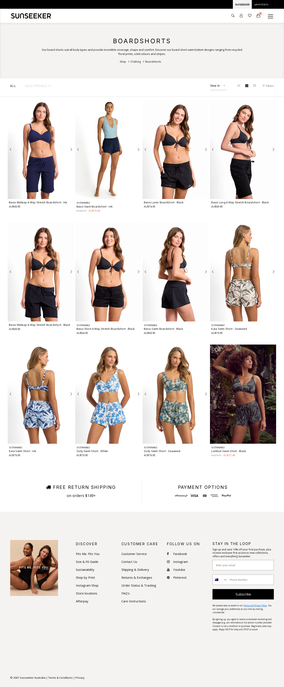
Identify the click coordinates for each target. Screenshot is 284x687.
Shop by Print (85, 577)
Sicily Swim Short (92, 451)
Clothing (136, 61)
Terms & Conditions (60, 678)
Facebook (180, 553)
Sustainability (85, 569)
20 (64, 193)
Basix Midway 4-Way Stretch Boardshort (38, 202)
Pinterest (180, 577)
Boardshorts (153, 61)
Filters (269, 86)
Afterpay (82, 601)
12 (33, 193)
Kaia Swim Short (229, 328)
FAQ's (125, 593)
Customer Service (134, 553)
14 (41, 193)
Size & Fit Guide (87, 561)
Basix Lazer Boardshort (164, 202)
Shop (123, 61)
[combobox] (220, 580)
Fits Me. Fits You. (88, 553)
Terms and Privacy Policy (255, 605)
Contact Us (129, 561)
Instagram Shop (87, 585)
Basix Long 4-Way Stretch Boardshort (240, 202)
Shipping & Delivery (135, 569)
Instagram (180, 561)
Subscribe (243, 594)
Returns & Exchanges (136, 577)
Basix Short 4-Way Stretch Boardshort (106, 328)
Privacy (80, 678)
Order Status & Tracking (138, 585)
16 (48, 193)
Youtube (179, 569)
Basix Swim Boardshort (95, 206)
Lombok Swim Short (228, 451)
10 (25, 193)
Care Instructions (133, 601)
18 (56, 193)
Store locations (86, 593)
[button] (10, 149)
